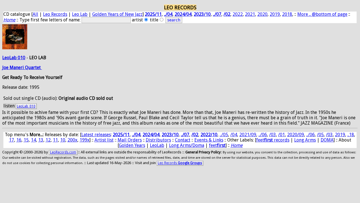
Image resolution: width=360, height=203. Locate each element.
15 (26, 140)
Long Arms (305, 140)
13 (40, 140)
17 (11, 140)
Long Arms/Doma (186, 145)
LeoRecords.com (63, 152)
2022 (238, 14)
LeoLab (157, 145)
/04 (233, 134)
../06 (262, 134)
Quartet (33, 67)
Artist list (104, 140)
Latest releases (96, 134)
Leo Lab (79, 14)
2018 (287, 14)
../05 (224, 134)
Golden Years (132, 145)
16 (18, 140)
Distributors (158, 140)
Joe (6, 67)
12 (48, 140)
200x (72, 140)
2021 (250, 14)
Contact (182, 140)
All (35, 14)
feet (217, 145)
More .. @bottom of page (322, 14)
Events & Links (208, 140)
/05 (320, 134)
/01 (281, 134)
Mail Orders (130, 140)
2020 (262, 14)
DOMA (327, 140)
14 (33, 140)
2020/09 (295, 134)
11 (55, 140)
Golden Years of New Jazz (117, 14)
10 (62, 140)
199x (84, 140)
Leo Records (55, 14)
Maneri (17, 67)
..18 (350, 134)
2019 (275, 14)
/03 (272, 134)
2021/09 (247, 134)
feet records (272, 140)
